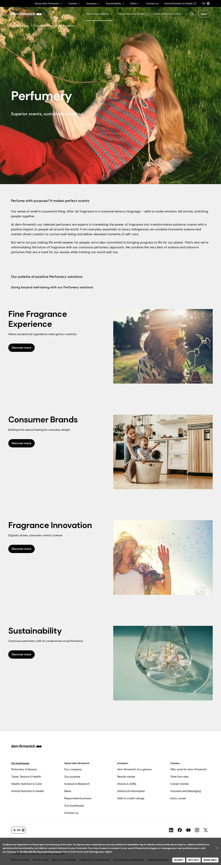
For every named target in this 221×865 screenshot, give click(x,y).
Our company (73, 769)
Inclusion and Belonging (185, 791)
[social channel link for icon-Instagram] (197, 830)
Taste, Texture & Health (26, 776)
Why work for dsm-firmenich (188, 769)
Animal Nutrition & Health (27, 791)
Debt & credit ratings (130, 798)
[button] (191, 13)
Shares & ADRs (126, 784)
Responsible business (78, 798)
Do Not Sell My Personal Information (41, 851)
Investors (122, 763)
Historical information (131, 791)
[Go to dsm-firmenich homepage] (26, 13)
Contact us (71, 813)
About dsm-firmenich (76, 763)
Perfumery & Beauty (45, 25)
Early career (178, 798)
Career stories (179, 784)
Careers (175, 763)
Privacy (11, 851)
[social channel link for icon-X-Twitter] (205, 830)
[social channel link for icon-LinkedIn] (171, 830)
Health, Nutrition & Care (26, 784)
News (67, 791)
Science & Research (77, 784)
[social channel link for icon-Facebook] (179, 830)
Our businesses (19, 25)
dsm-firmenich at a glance (134, 769)
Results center (126, 776)
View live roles (179, 776)
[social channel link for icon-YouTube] (188, 830)
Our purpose (72, 776)
